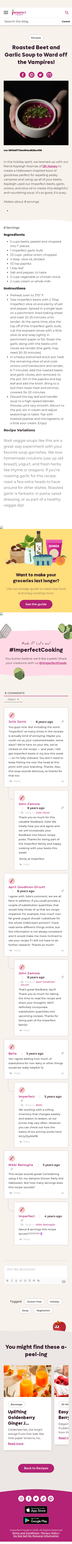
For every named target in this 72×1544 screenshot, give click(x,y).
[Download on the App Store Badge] (36, 1509)
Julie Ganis (43, 812)
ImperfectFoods (54, 663)
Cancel (66, 21)
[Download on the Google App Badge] (36, 1520)
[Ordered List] (25, 1280)
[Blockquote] (34, 1280)
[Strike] (20, 1280)
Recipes (36, 37)
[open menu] (7, 12)
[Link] (38, 1280)
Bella (39, 1104)
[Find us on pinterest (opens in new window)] (51, 1499)
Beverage (16, 1404)
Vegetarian (43, 1310)
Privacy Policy (50, 1533)
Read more (15, 1443)
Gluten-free (34, 1301)
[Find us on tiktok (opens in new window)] (43, 1499)
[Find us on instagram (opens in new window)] (21, 1499)
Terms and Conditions (25, 1533)
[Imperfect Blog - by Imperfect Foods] (19, 12)
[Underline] (16, 1280)
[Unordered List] (29, 1280)
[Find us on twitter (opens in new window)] (36, 1499)
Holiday (54, 1301)
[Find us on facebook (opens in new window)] (29, 1499)
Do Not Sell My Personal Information (36, 1535)
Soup (25, 1310)
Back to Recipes (36, 1468)
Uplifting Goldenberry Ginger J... (21, 1417)
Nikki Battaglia (45, 1224)
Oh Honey (49, 166)
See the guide (36, 604)
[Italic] (11, 1280)
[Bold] (7, 1280)
